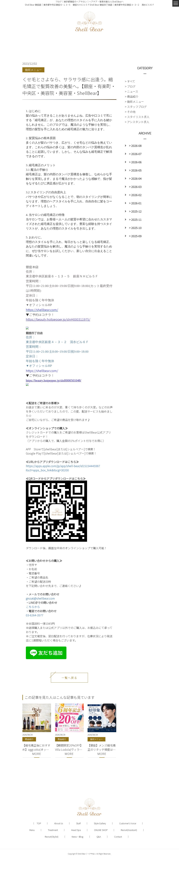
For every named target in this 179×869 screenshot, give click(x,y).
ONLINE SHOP (101, 829)
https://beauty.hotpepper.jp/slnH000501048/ (53, 380)
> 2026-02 (135, 195)
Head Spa (76, 829)
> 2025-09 (135, 236)
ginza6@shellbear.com (40, 598)
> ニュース (131, 91)
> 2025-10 (135, 228)
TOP (39, 823)
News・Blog (77, 836)
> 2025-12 (135, 211)
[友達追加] (46, 649)
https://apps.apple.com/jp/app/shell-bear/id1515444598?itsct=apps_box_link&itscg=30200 (63, 468)
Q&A (98, 836)
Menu (32, 829)
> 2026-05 (135, 170)
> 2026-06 (135, 162)
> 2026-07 (135, 154)
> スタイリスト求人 (137, 117)
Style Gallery (100, 823)
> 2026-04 (135, 178)
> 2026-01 (135, 203)
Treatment (53, 829)
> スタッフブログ (136, 106)
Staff (78, 823)
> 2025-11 (135, 219)
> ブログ (130, 86)
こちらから (33, 607)
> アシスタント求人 (137, 122)
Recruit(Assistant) (129, 829)
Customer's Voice (127, 823)
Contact (118, 836)
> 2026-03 (135, 187)
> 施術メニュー (134, 101)
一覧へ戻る (69, 678)
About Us (58, 823)
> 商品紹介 (131, 96)
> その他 (130, 112)
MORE (36, 754)
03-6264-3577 (34, 615)
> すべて (130, 81)
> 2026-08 (135, 145)
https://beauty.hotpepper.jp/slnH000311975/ (58, 319)
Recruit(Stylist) (51, 836)
